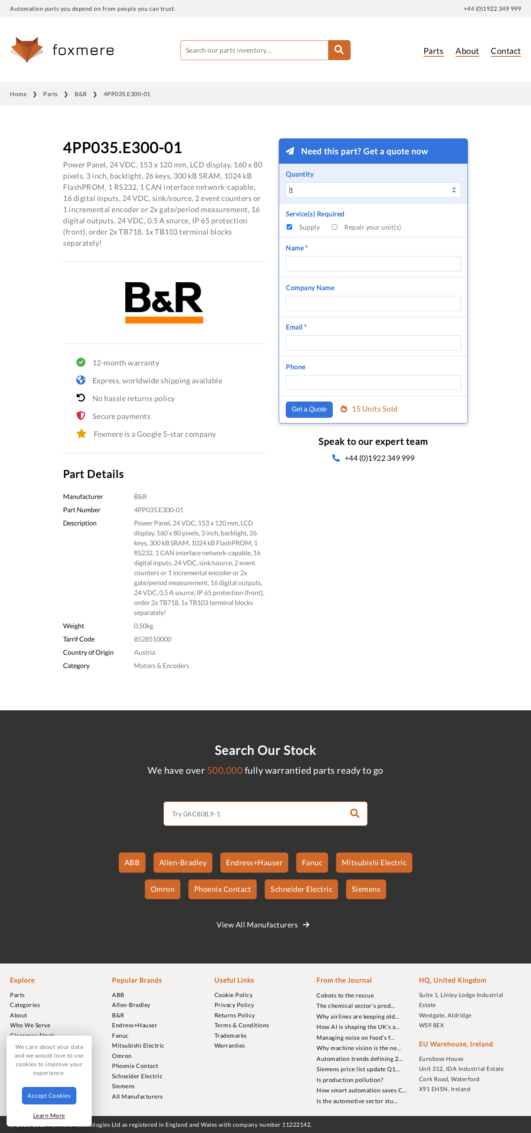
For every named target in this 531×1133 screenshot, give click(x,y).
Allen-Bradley (183, 862)
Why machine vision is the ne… (359, 1047)
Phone (296, 366)
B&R (81, 93)
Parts (434, 51)
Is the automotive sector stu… (357, 1100)
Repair (373, 227)
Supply (309, 227)
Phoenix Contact (222, 888)
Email (296, 327)
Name (297, 248)
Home (18, 93)
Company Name (310, 287)
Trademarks (230, 1035)
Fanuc (312, 862)
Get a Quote (309, 409)
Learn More (49, 1115)
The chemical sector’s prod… (356, 1005)
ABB (132, 862)
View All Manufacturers (258, 924)
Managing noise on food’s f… (356, 1037)
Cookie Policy (233, 994)
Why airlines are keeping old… (358, 1016)
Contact (506, 51)
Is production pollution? (350, 1079)
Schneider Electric (301, 888)
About (467, 51)
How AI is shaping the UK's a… (358, 1026)
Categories (25, 1004)
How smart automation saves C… (362, 1090)
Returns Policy (234, 1015)
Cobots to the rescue (345, 995)
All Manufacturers (137, 1096)
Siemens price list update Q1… (358, 1068)
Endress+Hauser (254, 862)
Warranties (229, 1045)
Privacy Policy (234, 1004)
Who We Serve (30, 1025)
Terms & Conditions (241, 1025)
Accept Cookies (49, 1095)
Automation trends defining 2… (360, 1058)
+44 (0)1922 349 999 (492, 8)
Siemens (366, 888)
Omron (163, 888)
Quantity (300, 174)
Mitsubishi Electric (374, 862)
